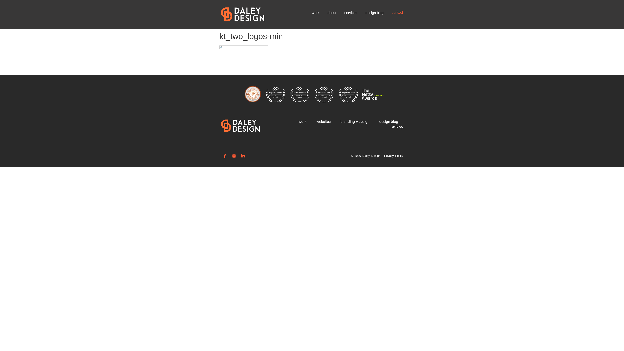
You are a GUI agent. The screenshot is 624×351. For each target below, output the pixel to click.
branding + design (355, 122)
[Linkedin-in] (243, 156)
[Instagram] (234, 156)
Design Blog (374, 13)
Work (315, 13)
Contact (397, 13)
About (331, 13)
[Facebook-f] (225, 156)
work (303, 122)
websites (323, 122)
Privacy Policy (393, 155)
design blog (388, 122)
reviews (397, 126)
